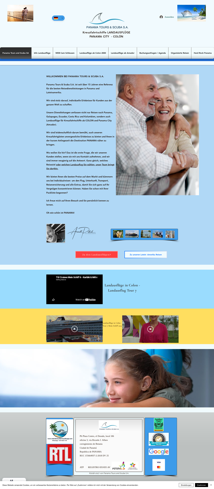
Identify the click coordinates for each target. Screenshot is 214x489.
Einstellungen (186, 485)
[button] (153, 53)
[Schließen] (211, 485)
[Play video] (74, 329)
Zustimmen (201, 485)
